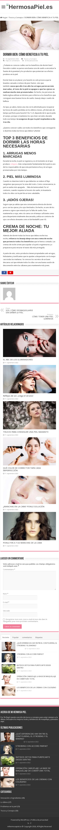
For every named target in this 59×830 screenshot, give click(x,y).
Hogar (4, 17)
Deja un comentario (13, 61)
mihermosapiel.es (14, 826)
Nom (5, 594)
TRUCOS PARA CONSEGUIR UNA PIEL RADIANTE (25, 432)
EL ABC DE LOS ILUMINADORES (18, 359)
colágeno (14, 164)
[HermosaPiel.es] (29, 6)
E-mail (6, 602)
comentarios (27, 637)
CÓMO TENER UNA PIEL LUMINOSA (42, 317)
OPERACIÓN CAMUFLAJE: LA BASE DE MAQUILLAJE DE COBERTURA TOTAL (33, 769)
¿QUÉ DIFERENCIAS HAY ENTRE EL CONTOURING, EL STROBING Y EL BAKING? (32, 736)
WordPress (25, 820)
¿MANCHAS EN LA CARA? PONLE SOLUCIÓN (23, 506)
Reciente (5, 637)
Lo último (4, 802)
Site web (6, 611)
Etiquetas (39, 637)
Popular (15, 637)
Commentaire (9, 569)
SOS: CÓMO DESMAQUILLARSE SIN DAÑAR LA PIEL (19, 310)
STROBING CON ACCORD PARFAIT (30, 654)
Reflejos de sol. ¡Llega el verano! (18, 396)
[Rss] (28, 823)
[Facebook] (31, 823)
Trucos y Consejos (16, 17)
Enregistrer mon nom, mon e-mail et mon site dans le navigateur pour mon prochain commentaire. (25, 620)
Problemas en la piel (8, 806)
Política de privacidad (39, 820)
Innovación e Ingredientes (11, 798)
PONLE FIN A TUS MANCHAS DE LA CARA (22, 543)
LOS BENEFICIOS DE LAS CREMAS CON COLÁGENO (36, 687)
